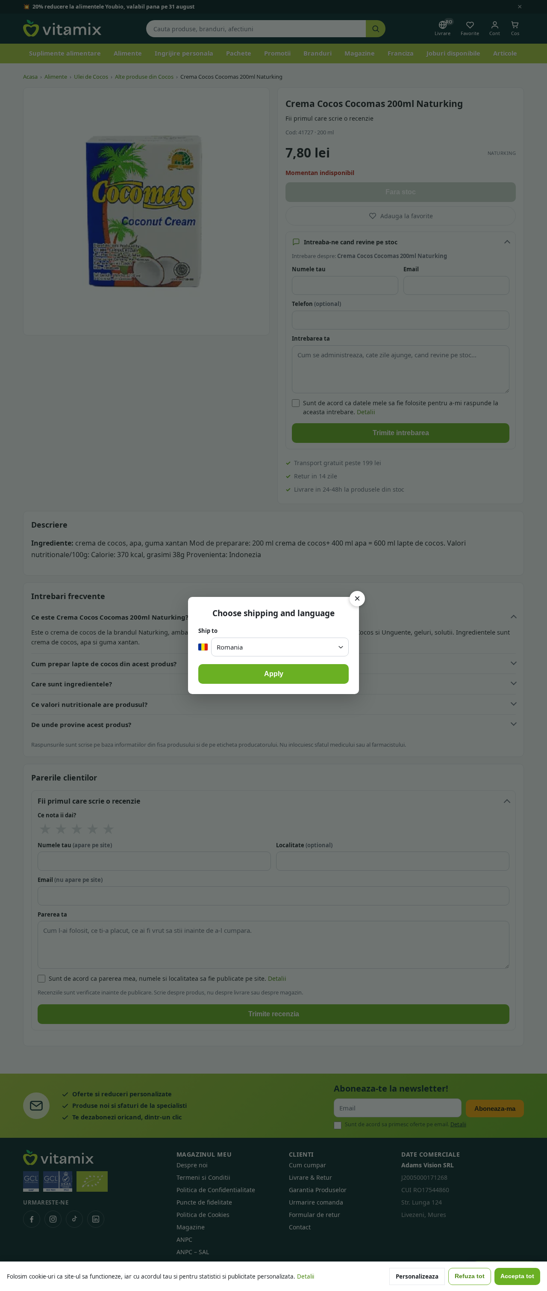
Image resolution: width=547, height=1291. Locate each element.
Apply (273, 673)
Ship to (208, 631)
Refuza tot (470, 1276)
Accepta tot (517, 1276)
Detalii (305, 1276)
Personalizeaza (417, 1276)
